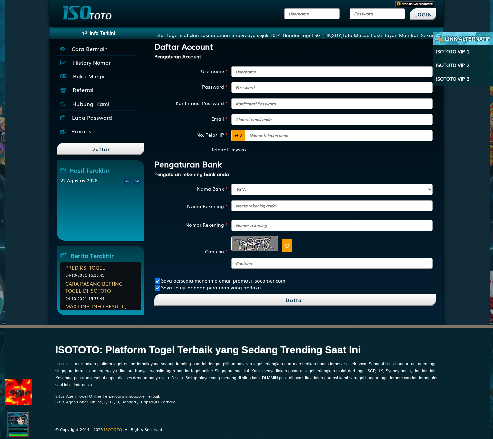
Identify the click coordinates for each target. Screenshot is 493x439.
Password (215, 86)
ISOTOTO (64, 364)
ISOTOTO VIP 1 (452, 51)
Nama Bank (212, 188)
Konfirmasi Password (202, 103)
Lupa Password (90, 117)
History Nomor (90, 62)
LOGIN (423, 14)
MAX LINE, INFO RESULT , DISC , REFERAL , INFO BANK (99, 309)
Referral (81, 90)
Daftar (295, 300)
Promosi (81, 131)
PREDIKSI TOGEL (85, 267)
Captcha (216, 251)
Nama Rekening (207, 206)
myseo (238, 149)
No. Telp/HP (212, 134)
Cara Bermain (88, 49)
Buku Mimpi (87, 76)
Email (219, 118)
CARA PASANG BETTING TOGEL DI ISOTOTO (94, 286)
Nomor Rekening (206, 224)
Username (214, 71)
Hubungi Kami (89, 104)
